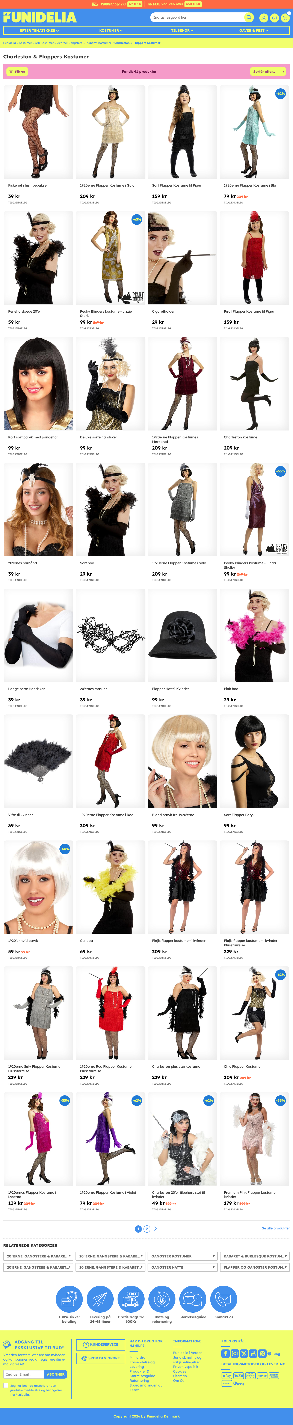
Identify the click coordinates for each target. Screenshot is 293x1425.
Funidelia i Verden (187, 1353)
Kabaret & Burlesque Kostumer (255, 1256)
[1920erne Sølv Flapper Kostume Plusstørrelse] (38, 1013)
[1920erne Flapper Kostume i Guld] (110, 132)
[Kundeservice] (274, 17)
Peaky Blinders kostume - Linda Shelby (250, 565)
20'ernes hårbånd (22, 563)
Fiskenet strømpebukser (28, 185)
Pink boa (231, 689)
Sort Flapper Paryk (239, 815)
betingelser (54, 1390)
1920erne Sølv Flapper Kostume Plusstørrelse (34, 1068)
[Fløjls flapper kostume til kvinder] (182, 887)
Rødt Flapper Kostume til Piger (249, 311)
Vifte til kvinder (20, 815)
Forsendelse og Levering (142, 1364)
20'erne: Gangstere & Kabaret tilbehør (40, 1267)
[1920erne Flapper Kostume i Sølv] (182, 510)
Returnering (139, 1380)
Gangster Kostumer (171, 1256)
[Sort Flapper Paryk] (254, 761)
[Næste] (155, 1229)
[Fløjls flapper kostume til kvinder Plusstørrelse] (254, 887)
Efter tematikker (37, 30)
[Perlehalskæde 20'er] (38, 258)
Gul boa (86, 940)
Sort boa (87, 563)
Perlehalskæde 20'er (24, 311)
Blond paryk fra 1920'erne (173, 815)
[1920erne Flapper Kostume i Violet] (110, 1139)
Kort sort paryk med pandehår (33, 437)
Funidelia (9, 43)
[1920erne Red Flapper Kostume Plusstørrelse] (110, 1013)
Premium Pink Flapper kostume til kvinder (251, 1194)
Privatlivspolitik (185, 1366)
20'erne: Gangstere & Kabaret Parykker (112, 1267)
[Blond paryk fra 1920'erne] (182, 761)
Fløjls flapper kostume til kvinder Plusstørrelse (250, 942)
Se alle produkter (276, 1228)
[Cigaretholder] (182, 258)
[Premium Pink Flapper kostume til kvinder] (254, 1139)
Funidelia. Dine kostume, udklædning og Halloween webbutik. (40, 17)
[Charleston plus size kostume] (182, 1013)
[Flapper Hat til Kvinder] (182, 635)
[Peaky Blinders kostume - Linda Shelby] (254, 510)
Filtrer (20, 72)
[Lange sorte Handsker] (38, 635)
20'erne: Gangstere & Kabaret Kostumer (84, 43)
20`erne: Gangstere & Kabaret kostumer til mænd (40, 1256)
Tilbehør (180, 30)
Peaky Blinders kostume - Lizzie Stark (106, 313)
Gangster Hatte (167, 1267)
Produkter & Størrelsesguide (142, 1373)
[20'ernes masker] (110, 635)
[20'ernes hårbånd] (38, 510)
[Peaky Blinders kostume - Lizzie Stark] (110, 258)
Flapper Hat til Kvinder (170, 689)
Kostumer (109, 30)
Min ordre (137, 1357)
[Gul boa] (110, 887)
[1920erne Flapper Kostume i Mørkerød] (182, 383)
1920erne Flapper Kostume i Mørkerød (175, 439)
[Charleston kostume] (254, 383)
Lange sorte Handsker (26, 689)
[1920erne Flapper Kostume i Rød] (110, 761)
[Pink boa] (254, 635)
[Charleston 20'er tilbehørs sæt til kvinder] (182, 1139)
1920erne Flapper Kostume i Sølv (179, 563)
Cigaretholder (163, 311)
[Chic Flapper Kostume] (254, 1013)
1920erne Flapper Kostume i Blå (250, 185)
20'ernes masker (93, 689)
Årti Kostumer (44, 43)
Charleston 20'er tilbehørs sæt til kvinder (178, 1194)
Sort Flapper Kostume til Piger (176, 185)
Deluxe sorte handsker (98, 437)
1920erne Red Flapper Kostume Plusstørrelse (105, 1068)
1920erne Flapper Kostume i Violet (108, 1192)
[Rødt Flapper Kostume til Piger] (254, 258)
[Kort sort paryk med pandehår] (38, 383)
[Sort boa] (110, 510)
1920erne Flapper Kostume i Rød (106, 815)
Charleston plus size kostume (176, 1066)
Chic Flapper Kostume (242, 1066)
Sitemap (180, 1376)
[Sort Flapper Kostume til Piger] (182, 132)
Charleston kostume (240, 437)
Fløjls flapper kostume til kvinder (178, 940)
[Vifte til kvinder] (38, 761)
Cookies (179, 1371)
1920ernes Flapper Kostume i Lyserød (32, 1194)
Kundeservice (103, 1344)
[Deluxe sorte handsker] (110, 383)
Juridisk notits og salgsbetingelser (187, 1359)
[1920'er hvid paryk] (38, 887)
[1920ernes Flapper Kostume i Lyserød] (38, 1139)
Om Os (178, 1380)
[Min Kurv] (285, 17)
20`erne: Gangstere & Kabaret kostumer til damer (112, 1256)
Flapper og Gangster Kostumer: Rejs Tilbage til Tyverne (257, 1267)
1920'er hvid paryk (23, 940)
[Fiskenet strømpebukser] (38, 132)
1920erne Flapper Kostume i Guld (107, 185)
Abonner (56, 1374)
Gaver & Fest (251, 30)
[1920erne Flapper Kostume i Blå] (254, 132)
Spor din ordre (103, 1358)
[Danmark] (225, 1354)
